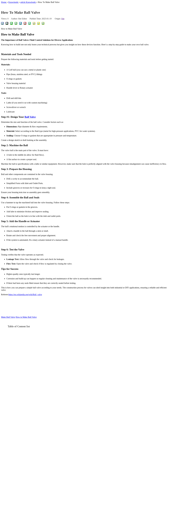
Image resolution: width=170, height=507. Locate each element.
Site (62, 19)
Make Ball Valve (8, 317)
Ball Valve (30, 116)
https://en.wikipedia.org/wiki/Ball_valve (25, 294)
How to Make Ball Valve (26, 317)
